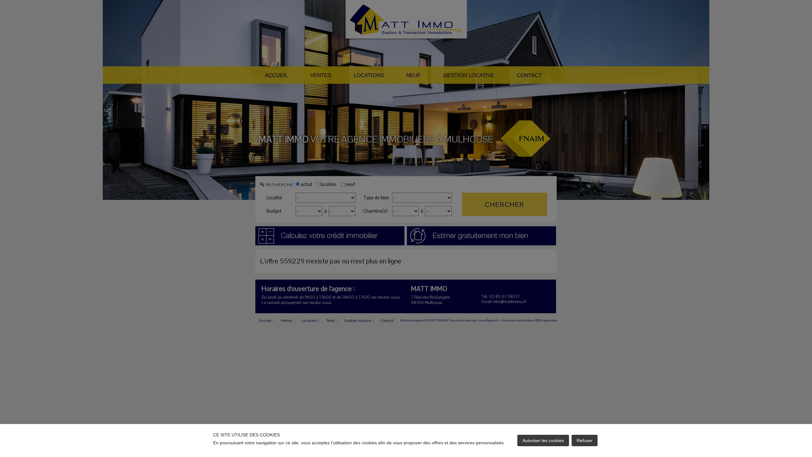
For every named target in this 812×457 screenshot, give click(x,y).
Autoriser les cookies (543, 440)
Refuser (585, 440)
